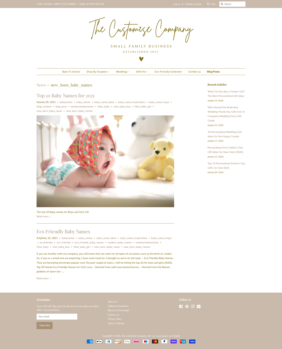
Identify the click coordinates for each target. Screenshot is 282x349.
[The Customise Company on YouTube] (199, 307)
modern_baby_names (120, 242)
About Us (112, 301)
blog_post (61, 106)
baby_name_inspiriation (131, 102)
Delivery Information (118, 306)
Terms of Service (116, 323)
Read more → (44, 216)
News (41, 84)
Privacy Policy (115, 319)
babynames (66, 102)
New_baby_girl (142, 106)
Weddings (122, 71)
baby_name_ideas (104, 102)
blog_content (44, 106)
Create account (193, 4)
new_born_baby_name (49, 110)
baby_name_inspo (159, 102)
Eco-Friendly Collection (168, 71)
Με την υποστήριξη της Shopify (164, 336)
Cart (213, 4)
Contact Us (113, 314)
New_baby (104, 106)
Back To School (71, 71)
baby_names (83, 102)
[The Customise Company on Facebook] (181, 307)
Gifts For (141, 71)
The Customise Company (134, 336)
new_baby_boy (122, 106)
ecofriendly (46, 242)
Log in (176, 4)
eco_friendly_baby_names (89, 242)
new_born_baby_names (79, 110)
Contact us (194, 71)
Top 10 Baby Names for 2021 (66, 95)
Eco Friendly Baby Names (63, 231)
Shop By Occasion (97, 71)
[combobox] (232, 4)
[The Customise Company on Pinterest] (187, 307)
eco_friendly (64, 242)
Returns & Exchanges (118, 310)
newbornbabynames (82, 106)
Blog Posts (213, 71)
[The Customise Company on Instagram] (193, 307)
